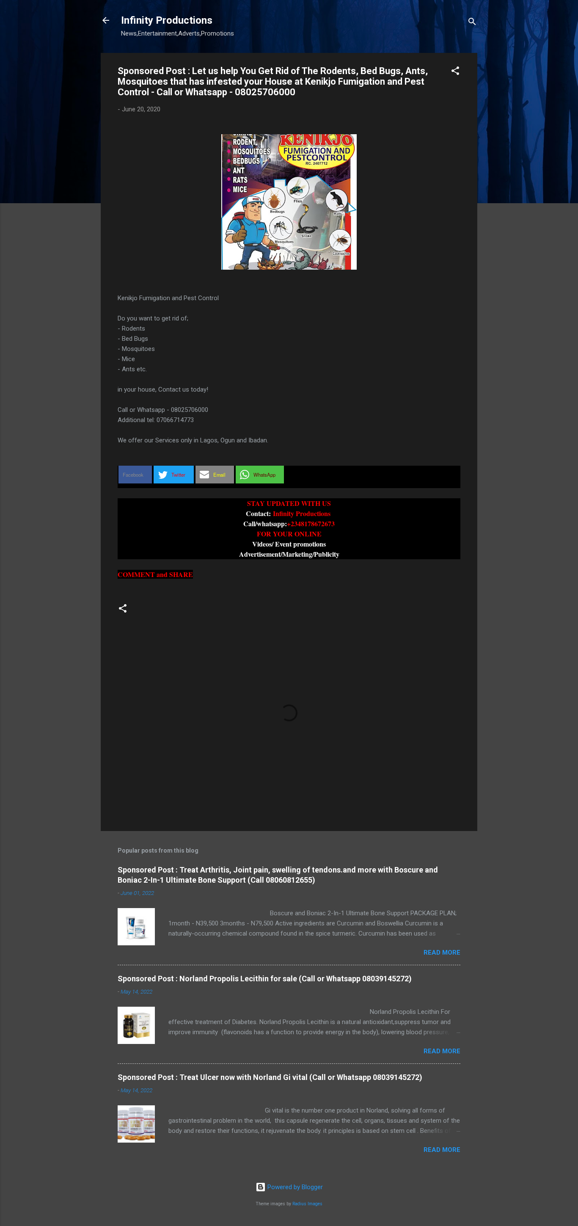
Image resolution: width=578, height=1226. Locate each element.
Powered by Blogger (294, 1187)
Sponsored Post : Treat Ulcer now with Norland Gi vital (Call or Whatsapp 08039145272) (270, 1077)
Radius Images (307, 1204)
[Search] (472, 23)
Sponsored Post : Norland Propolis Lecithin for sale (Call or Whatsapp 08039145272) (265, 978)
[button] (455, 72)
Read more (442, 952)
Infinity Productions (166, 20)
